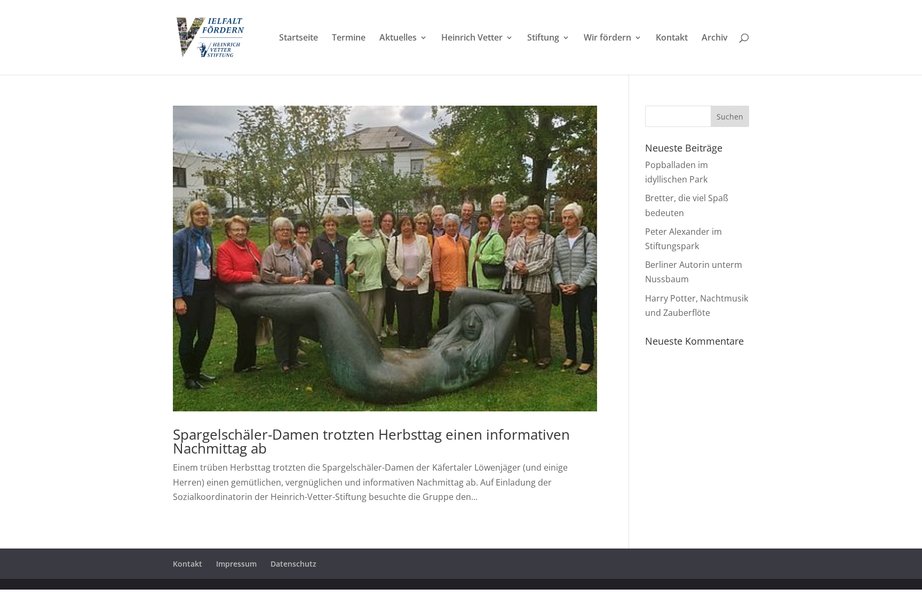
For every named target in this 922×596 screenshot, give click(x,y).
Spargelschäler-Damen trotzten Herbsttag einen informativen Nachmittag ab (371, 441)
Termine (348, 38)
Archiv (715, 38)
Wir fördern (607, 38)
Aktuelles (398, 38)
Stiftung (543, 38)
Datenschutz (293, 564)
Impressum (236, 564)
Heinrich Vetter (472, 38)
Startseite (298, 38)
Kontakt (672, 38)
